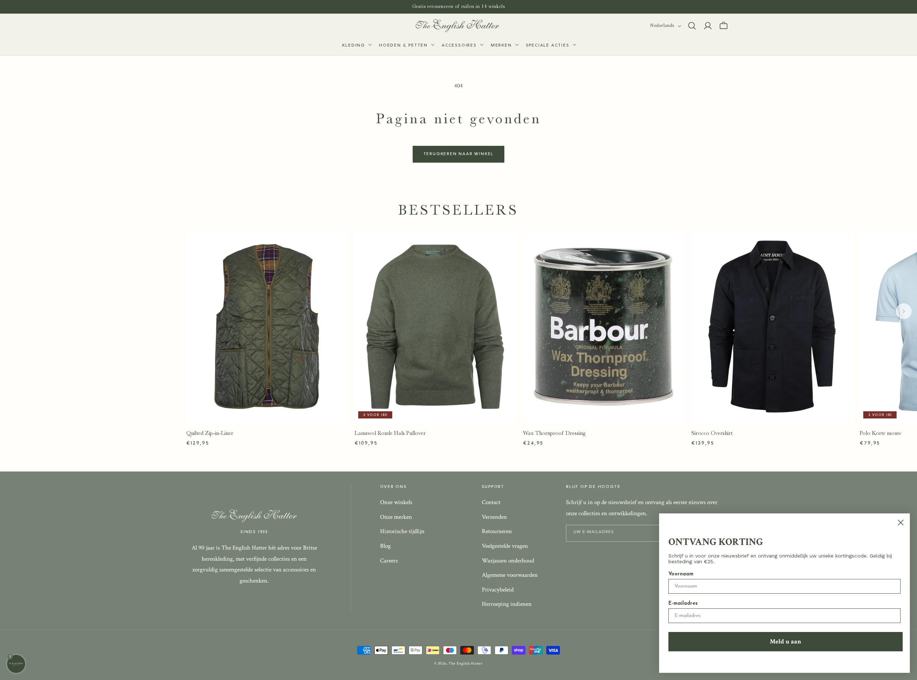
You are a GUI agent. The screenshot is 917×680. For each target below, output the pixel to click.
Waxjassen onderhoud (508, 561)
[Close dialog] (900, 522)
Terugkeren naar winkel (458, 154)
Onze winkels (396, 502)
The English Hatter (465, 663)
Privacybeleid (498, 590)
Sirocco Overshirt (712, 433)
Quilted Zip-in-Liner (209, 433)
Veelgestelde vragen (505, 546)
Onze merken (396, 517)
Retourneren (497, 531)
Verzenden (494, 517)
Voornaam (680, 574)
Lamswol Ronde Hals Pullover (390, 433)
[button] (356, 46)
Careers (389, 561)
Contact (491, 502)
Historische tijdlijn (402, 531)
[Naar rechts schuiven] (904, 311)
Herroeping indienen (507, 604)
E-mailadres (683, 603)
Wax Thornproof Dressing (554, 433)
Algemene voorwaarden (510, 575)
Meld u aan (785, 641)
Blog (385, 546)
